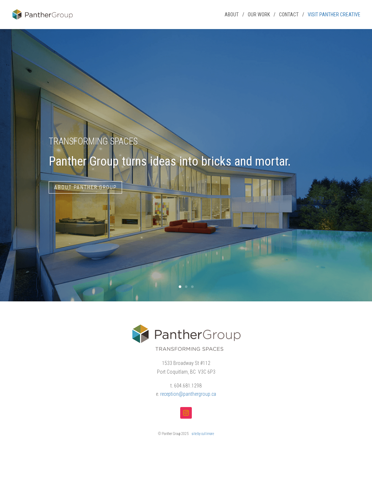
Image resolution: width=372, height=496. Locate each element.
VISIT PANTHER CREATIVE (334, 14)
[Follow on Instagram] (186, 413)
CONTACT (289, 14)
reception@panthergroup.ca (188, 394)
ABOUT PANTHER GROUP (85, 187)
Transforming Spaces (93, 141)
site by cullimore (202, 434)
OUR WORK (259, 14)
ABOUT (232, 14)
